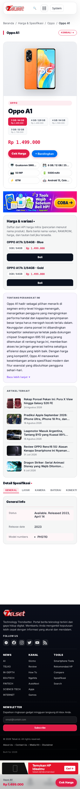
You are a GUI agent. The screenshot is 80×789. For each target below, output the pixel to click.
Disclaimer (47, 744)
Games (32, 694)
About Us (8, 744)
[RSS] (45, 643)
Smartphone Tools (64, 660)
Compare (59, 672)
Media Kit (34, 744)
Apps (31, 689)
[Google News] (6, 643)
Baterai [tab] (55, 490)
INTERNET (9, 694)
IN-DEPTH (9, 672)
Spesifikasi (60, 678)
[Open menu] (44, 8)
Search (58, 683)
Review (33, 666)
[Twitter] (29, 643)
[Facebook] (14, 643)
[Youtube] (37, 643)
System (57, 8)
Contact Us (21, 744)
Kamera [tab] (40, 490)
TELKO (7, 666)
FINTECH (8, 683)
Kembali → (67, 32)
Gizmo (32, 660)
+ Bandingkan (44, 153)
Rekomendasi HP (63, 666)
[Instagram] (22, 643)
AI (4, 660)
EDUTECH (8, 678)
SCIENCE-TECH (12, 689)
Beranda (8, 23)
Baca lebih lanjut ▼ (19, 377)
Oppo (51, 23)
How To (33, 672)
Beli (40, 257)
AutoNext (34, 683)
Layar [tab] (26, 490)
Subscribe (40, 727)
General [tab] (11, 490)
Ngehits (33, 678)
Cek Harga (19, 153)
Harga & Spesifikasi (30, 23)
